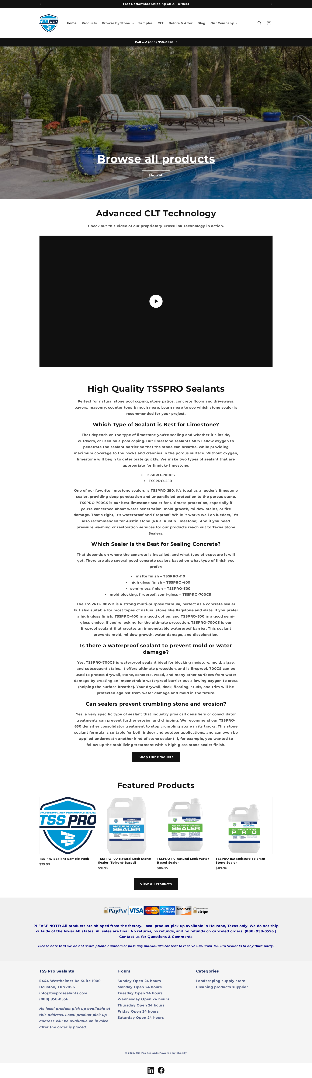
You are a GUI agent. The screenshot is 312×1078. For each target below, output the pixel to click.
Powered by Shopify (173, 1052)
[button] (117, 23)
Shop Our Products (156, 757)
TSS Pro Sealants (147, 1052)
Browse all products (156, 159)
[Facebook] (161, 1070)
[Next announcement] (271, 4)
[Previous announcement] (40, 4)
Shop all (156, 175)
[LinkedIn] (151, 1070)
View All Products (156, 884)
